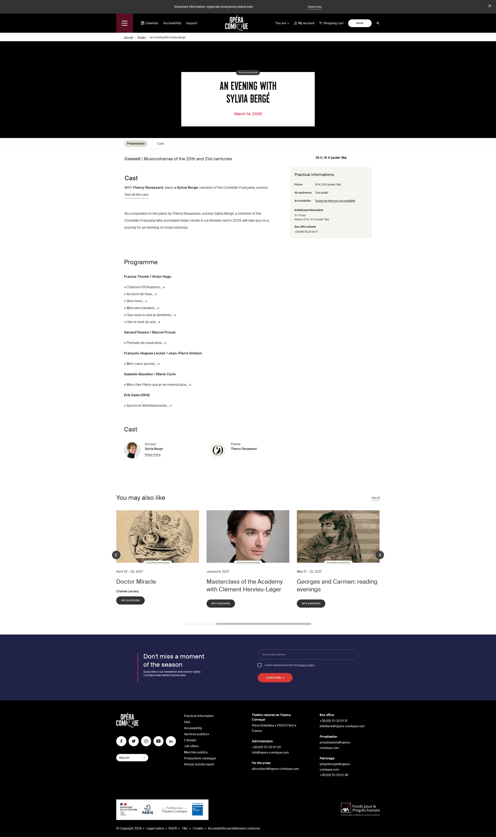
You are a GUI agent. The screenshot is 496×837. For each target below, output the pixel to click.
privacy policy (306, 665)
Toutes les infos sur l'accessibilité (335, 200)
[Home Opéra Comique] (236, 23)
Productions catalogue (200, 758)
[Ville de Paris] (147, 810)
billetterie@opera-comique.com (342, 726)
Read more (315, 6)
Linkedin (171, 741)
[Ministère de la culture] (129, 809)
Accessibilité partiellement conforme (234, 828)
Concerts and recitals (248, 72)
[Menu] (124, 23)
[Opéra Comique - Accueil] (127, 726)
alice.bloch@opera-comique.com (275, 769)
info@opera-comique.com (270, 752)
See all (376, 497)
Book (359, 23)
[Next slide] (379, 555)
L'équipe (190, 740)
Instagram (146, 741)
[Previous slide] (116, 555)
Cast (160, 144)
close (489, 6)
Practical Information (199, 716)
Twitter (134, 741)
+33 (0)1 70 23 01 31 (306, 231)
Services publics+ (197, 734)
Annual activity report (199, 764)
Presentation (136, 144)
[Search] (378, 23)
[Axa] (360, 810)
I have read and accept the (290, 664)
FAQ (187, 722)
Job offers (191, 746)
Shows (141, 37)
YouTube (158, 741)
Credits (198, 828)
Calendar (151, 23)
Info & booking (130, 600)
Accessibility (172, 23)
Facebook (121, 741)
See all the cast (136, 194)
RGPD (173, 828)
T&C (185, 828)
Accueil (128, 37)
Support (191, 23)
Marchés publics (196, 752)
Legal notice (155, 828)
